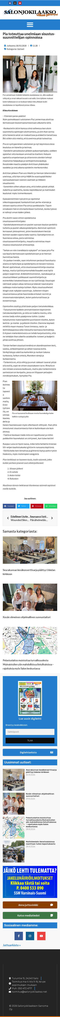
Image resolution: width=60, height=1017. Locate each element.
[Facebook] (9, 3)
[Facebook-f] (19, 936)
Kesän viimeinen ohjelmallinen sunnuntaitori (27, 617)
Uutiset (20, 49)
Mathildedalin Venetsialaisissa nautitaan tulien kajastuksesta (40, 843)
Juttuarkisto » (12, 945)
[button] (30, 24)
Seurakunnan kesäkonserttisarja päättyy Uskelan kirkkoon (41, 771)
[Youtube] (19, 3)
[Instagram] (14, 3)
